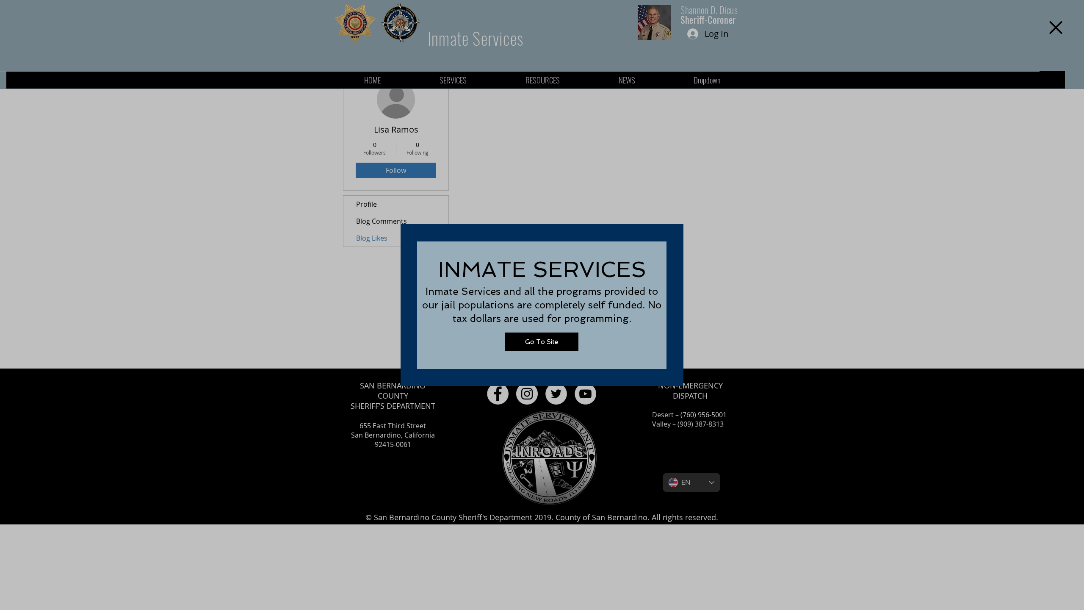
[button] (1056, 27)
